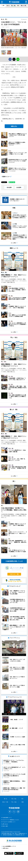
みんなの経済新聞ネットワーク (14, 841)
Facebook (9, 811)
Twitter (14, 811)
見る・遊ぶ (13, 5)
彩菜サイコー (6, 176)
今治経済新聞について (7, 817)
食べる (8, 5)
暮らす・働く (24, 5)
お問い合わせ (5, 824)
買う (18, 5)
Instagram (18, 811)
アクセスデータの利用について (8, 821)
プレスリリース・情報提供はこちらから (10, 819)
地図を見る (14, 126)
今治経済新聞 (14, 2)
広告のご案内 (5, 826)
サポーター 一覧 (14, 574)
